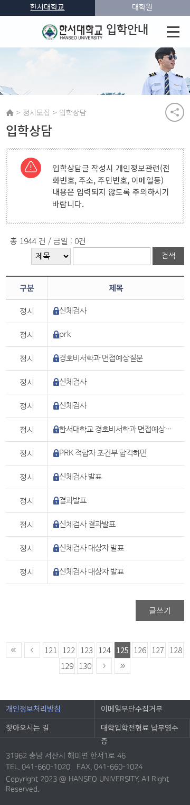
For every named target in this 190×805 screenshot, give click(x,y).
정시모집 (36, 112)
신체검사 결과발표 (87, 524)
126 (140, 649)
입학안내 (127, 29)
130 (85, 665)
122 (68, 649)
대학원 (142, 7)
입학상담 (73, 112)
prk (65, 334)
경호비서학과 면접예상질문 (101, 358)
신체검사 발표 (80, 476)
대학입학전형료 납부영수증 (139, 731)
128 (175, 649)
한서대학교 (47, 7)
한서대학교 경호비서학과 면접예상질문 (117, 429)
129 (67, 665)
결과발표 (73, 500)
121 (50, 649)
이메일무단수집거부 (132, 709)
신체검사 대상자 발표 (91, 548)
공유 (174, 112)
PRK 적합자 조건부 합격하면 (103, 453)
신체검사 (73, 310)
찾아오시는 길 (27, 728)
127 (157, 649)
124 (104, 649)
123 (86, 649)
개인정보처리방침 (33, 709)
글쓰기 (160, 610)
